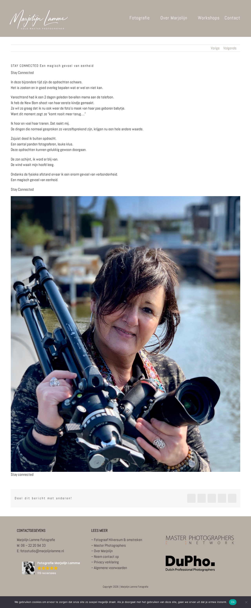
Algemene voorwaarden (110, 567)
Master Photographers (110, 545)
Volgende (229, 48)
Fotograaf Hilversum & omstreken (118, 539)
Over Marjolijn (103, 550)
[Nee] (246, 602)
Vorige (215, 48)
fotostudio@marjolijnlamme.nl (42, 550)
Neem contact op (106, 556)
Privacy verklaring (106, 562)
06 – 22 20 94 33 (33, 545)
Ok (233, 601)
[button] (51, 568)
